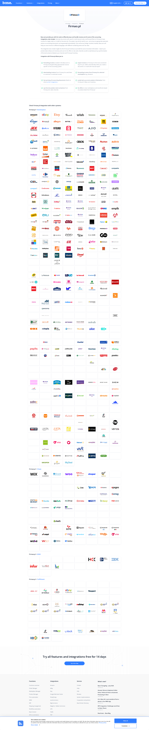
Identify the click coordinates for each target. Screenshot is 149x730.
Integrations (40, 3)
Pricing (50, 3)
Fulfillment (41, 579)
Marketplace (41, 110)
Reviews (79, 694)
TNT (51, 715)
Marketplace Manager (34, 691)
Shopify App (53, 697)
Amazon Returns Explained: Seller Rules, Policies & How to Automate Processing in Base (108, 692)
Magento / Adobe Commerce (57, 706)
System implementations (83, 697)
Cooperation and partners (83, 700)
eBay (51, 688)
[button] (116, 3)
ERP (30, 703)
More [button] (57, 3)
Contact (79, 685)
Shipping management (35, 706)
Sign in (129, 3)
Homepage (67, 23)
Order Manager (33, 688)
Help (78, 688)
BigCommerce (54, 703)
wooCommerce (54, 700)
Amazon (52, 685)
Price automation (33, 697)
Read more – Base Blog (104, 713)
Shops (39, 469)
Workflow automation (35, 709)
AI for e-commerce (34, 715)
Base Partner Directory (83, 703)
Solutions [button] (29, 3)
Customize (125, 726)
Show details (34, 725)
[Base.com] (7, 3)
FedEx (51, 712)
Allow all (125, 720)
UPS (51, 709)
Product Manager (33, 694)
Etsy (51, 691)
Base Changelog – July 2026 (106, 685)
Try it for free (139, 3)
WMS (39, 554)
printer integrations (52, 82)
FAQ (78, 691)
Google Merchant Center (56, 694)
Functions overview (34, 685)
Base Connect (32, 712)
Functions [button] (19, 3)
